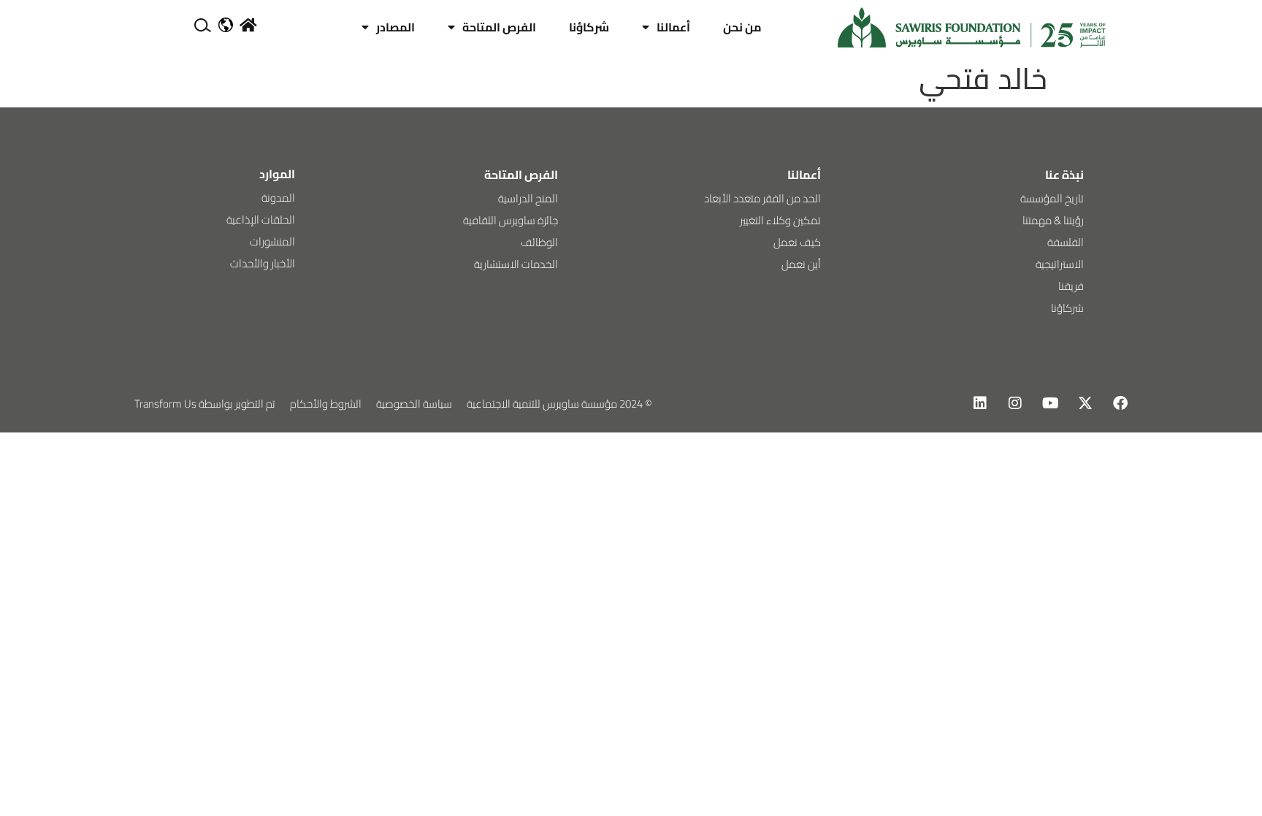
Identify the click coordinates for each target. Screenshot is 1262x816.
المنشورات (272, 241)
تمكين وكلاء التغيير (780, 220)
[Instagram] (1015, 403)
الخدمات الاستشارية (516, 264)
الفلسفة (1065, 242)
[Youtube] (1050, 403)
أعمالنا (673, 27)
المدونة (278, 197)
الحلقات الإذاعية (260, 219)
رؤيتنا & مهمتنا (1053, 220)
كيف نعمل (797, 242)
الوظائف (539, 242)
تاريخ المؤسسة (1052, 198)
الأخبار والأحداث (262, 263)
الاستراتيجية (1060, 264)
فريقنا (1071, 286)
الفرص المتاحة (499, 27)
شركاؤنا (589, 27)
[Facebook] (1120, 403)
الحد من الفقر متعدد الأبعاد (762, 198)
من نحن (742, 27)
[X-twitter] (1085, 403)
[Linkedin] (980, 403)
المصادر (395, 27)
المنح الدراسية (528, 198)
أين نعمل (801, 264)
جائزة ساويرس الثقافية (510, 220)
